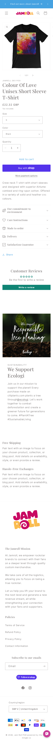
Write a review (27, 287)
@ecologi (22, 399)
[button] (6, 13)
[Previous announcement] (5, 4)
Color (5, 128)
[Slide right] (33, 75)
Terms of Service (15, 625)
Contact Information (16, 646)
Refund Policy (13, 632)
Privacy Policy (13, 639)
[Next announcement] (48, 4)
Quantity (6, 141)
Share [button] (9, 254)
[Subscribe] (44, 666)
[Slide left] (20, 75)
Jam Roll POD (20, 735)
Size (4, 113)
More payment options (26, 175)
